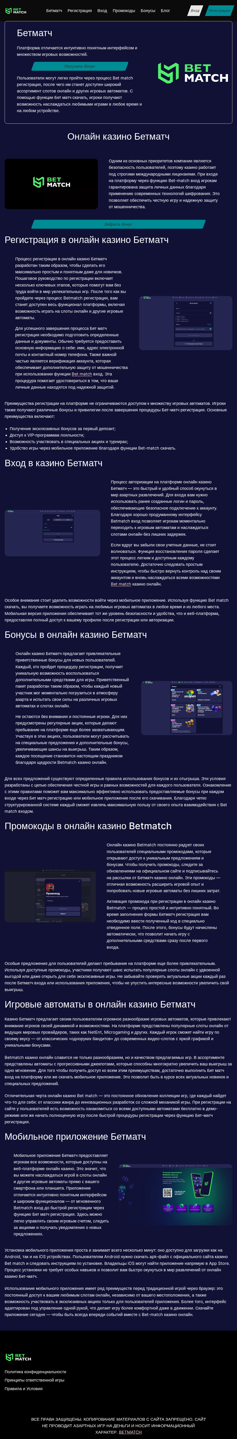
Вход (195, 10)
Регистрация (219, 10)
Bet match (82, 374)
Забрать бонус (119, 224)
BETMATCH (130, 1432)
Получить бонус (80, 66)
